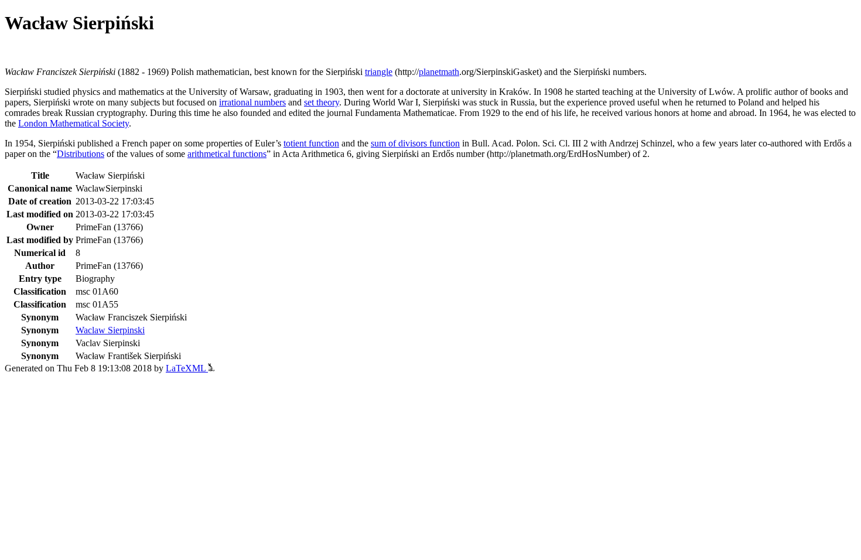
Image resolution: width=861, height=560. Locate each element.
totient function (311, 143)
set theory (321, 102)
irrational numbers (252, 102)
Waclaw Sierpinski (110, 330)
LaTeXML (187, 368)
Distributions (80, 154)
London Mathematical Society (73, 123)
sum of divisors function (415, 143)
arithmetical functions (226, 154)
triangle (378, 72)
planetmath (439, 72)
